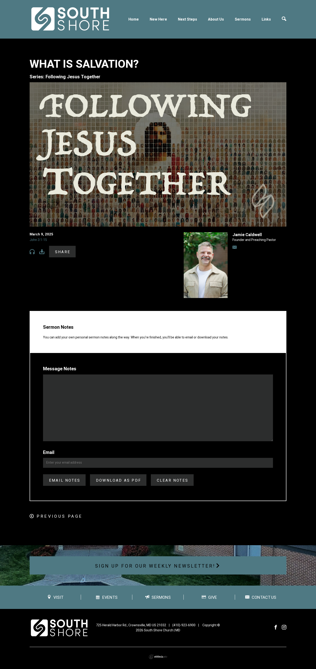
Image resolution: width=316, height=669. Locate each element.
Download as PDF (118, 480)
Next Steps (187, 19)
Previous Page (60, 516)
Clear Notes (172, 480)
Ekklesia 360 (158, 656)
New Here (158, 19)
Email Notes (64, 480)
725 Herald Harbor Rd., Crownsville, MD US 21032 (131, 625)
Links (266, 19)
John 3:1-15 (38, 239)
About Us (216, 19)
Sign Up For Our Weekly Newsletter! (155, 566)
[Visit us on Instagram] (284, 627)
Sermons (243, 19)
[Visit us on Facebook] (275, 627)
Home (133, 19)
